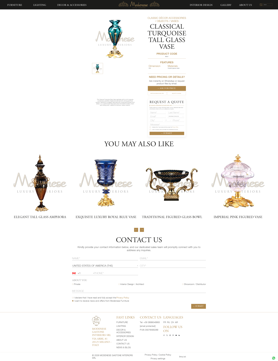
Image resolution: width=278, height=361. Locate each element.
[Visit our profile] (164, 335)
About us (245, 5)
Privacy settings (158, 358)
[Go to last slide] (136, 230)
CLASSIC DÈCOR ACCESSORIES (167, 17)
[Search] (261, 4)
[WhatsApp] (273, 358)
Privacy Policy (175, 127)
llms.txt (182, 356)
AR (176, 322)
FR (164, 322)
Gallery (225, 5)
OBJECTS (162, 21)
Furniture (14, 5)
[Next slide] (142, 230)
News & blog (123, 347)
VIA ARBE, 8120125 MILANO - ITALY (101, 342)
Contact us (122, 343)
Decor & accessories (72, 5)
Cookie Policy (165, 354)
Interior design (201, 5)
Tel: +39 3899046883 (150, 322)
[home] (96, 321)
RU (168, 322)
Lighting (39, 5)
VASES (175, 21)
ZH (172, 322)
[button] (97, 68)
